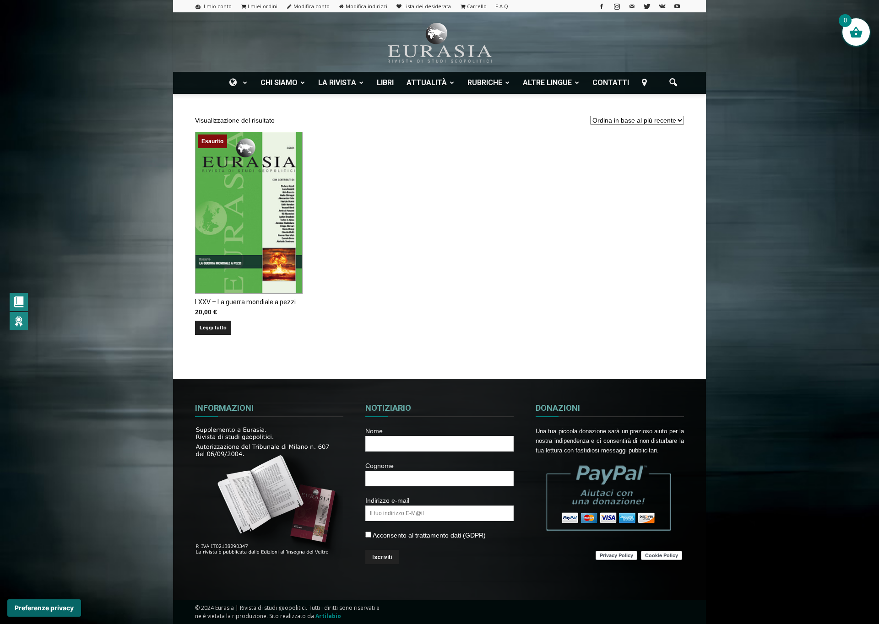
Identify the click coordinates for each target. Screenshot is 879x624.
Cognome (379, 465)
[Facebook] (601, 6)
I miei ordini (262, 6)
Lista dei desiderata (427, 6)
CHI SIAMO (279, 82)
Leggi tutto (213, 327)
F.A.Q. (502, 6)
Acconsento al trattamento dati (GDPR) (428, 535)
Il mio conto (217, 6)
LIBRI (385, 82)
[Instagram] (617, 6)
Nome (374, 431)
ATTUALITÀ (427, 82)
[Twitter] (647, 6)
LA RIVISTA (337, 82)
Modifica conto (311, 6)
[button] (673, 83)
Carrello (477, 6)
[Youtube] (677, 6)
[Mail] (632, 6)
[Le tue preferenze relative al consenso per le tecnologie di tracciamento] (44, 608)
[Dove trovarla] (646, 83)
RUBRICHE (484, 82)
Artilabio (328, 616)
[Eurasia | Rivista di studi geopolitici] (439, 43)
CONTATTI (610, 82)
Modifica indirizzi (366, 6)
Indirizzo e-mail (387, 500)
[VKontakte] (662, 6)
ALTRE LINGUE (547, 82)
